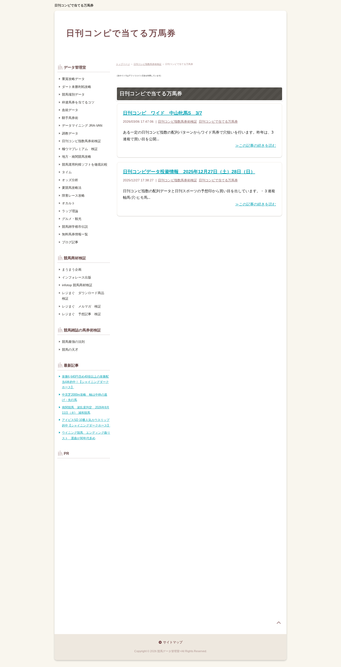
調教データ (70, 133)
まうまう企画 (71, 269)
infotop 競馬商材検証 (77, 285)
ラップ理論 (70, 211)
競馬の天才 (70, 349)
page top (278, 622)
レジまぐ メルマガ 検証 (81, 306)
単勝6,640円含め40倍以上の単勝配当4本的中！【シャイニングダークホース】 (85, 382)
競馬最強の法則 (73, 341)
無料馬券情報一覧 (75, 234)
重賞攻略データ (73, 79)
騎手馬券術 (70, 118)
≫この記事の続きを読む (255, 146)
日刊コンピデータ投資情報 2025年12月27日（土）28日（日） (189, 171)
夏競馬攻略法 (71, 187)
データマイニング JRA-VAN (82, 125)
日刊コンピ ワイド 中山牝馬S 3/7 (162, 112)
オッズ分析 (70, 180)
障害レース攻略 (73, 195)
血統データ (70, 110)
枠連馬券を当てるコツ (78, 102)
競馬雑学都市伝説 (75, 226)
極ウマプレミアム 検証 (80, 149)
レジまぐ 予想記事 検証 (81, 314)
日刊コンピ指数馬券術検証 (147, 64)
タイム (67, 172)
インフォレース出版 (76, 277)
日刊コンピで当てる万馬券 (74, 5)
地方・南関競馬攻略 (76, 156)
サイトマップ (173, 642)
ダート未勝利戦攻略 (76, 87)
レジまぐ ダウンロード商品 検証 (84, 296)
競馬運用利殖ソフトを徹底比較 (84, 164)
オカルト (68, 203)
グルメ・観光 (71, 219)
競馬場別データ (73, 94)
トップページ (123, 64)
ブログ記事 (70, 242)
